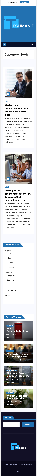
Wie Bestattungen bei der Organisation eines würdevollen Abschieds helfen (18, 357)
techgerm (26, 118)
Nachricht (9, 285)
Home (18, 471)
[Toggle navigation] (17, 44)
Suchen (7, 417)
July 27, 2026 (13, 360)
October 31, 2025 (12, 204)
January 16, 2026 (12, 118)
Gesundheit (9, 267)
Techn (7, 101)
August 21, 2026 (14, 334)
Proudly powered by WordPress (13, 464)
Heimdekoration (13, 262)
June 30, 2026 (13, 401)
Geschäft (8, 301)
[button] (29, 44)
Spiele (9, 258)
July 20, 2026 (13, 379)
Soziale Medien (10, 290)
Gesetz (9, 254)
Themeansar (19, 467)
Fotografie (11, 276)
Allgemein (9, 251)
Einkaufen (10, 280)
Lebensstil (9, 273)
